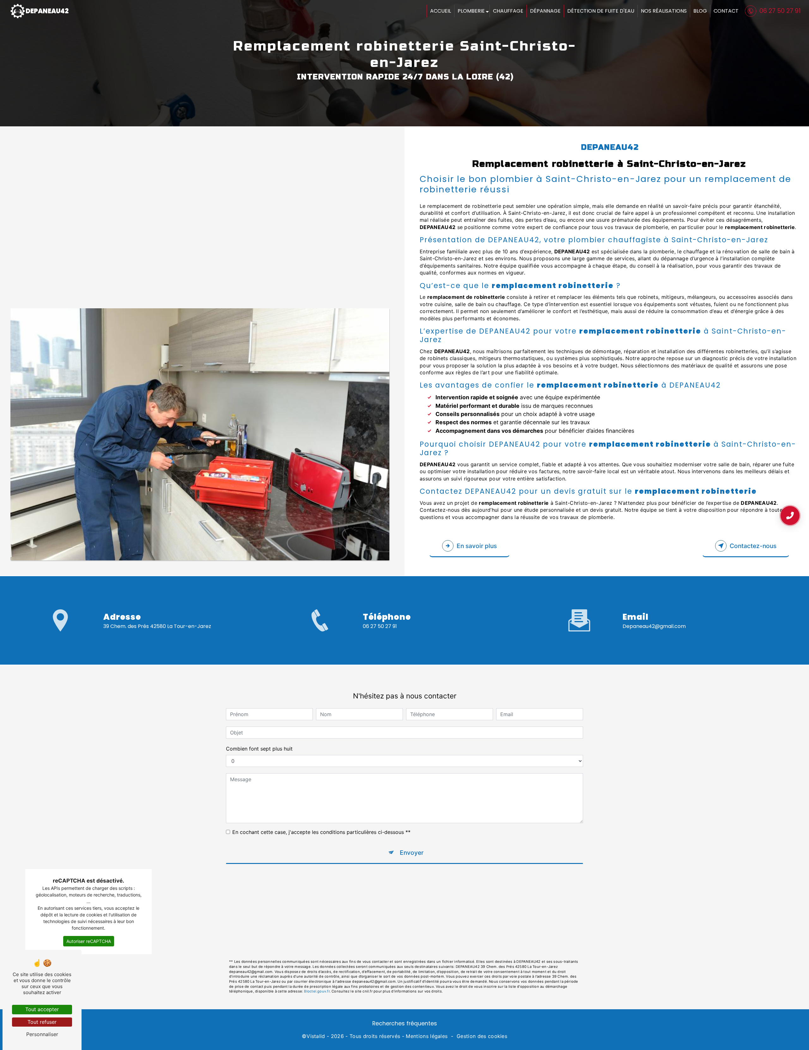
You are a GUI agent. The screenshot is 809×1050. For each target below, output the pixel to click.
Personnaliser (42, 1034)
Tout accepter (42, 1009)
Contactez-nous (753, 546)
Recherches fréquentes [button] (404, 1023)
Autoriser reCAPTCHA (88, 941)
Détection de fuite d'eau (600, 11)
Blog (700, 11)
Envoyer (411, 852)
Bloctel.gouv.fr (316, 991)
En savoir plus (477, 546)
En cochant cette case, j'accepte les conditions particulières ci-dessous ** (321, 832)
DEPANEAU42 (47, 11)
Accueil (440, 11)
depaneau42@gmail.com (654, 626)
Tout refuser (42, 1022)
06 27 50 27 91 (780, 11)
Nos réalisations (664, 11)
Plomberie (471, 11)
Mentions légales (426, 1036)
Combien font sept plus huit (259, 748)
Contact (726, 11)
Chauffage (508, 11)
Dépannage (545, 11)
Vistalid (316, 1036)
